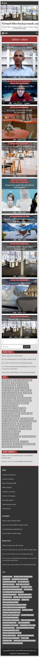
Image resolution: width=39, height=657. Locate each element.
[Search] (37, 33)
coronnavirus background (19, 383)
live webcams (27, 393)
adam (14, 77)
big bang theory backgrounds (22, 380)
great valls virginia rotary (10, 390)
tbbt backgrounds (8, 426)
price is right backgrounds (10, 419)
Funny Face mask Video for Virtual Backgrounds (19, 186)
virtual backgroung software (11, 436)
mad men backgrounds (9, 398)
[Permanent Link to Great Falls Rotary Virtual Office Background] (19, 259)
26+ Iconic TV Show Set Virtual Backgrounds (19, 111)
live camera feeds (26, 390)
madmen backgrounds (24, 398)
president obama (27, 413)
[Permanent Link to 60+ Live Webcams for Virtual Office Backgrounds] (19, 92)
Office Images (7, 487)
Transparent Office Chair (19, 283)
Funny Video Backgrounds (19, 180)
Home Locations (8, 479)
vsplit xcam (24, 442)
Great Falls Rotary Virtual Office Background (19, 247)
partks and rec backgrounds (11, 413)
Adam (4, 455)
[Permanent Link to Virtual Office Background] (19, 326)
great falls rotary (8, 388)
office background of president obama (13, 408)
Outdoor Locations (8, 492)
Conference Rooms (9, 475)
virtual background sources (11, 431)
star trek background (9, 424)
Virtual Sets (6, 508)
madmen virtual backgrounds (22, 401)
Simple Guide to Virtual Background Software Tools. (19, 220)
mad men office (6, 401)
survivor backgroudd (24, 424)
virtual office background (10, 439)
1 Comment (27, 103)
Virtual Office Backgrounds (19, 45)
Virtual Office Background (20, 319)
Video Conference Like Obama (19, 47)
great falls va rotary (22, 388)
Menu (5, 3)
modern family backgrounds (10, 403)
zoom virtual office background (12, 447)
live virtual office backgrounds (12, 393)
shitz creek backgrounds (10, 421)
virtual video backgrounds (10, 442)
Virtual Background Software (19, 216)
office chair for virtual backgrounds (13, 411)
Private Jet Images (8, 496)
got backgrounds (22, 385)
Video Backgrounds (9, 504)
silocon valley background (28, 421)
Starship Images (8, 500)
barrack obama (6, 380)
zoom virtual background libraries (24, 444)
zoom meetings (6, 444)
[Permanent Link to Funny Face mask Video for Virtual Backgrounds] (19, 196)
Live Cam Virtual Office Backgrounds (19, 81)
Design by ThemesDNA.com (19, 653)
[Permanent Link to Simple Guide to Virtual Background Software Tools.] (19, 228)
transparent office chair (9, 429)
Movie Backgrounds (9, 483)
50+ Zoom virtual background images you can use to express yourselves (19, 147)
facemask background (8, 385)
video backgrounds (25, 429)
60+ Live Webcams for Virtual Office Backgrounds (19, 87)
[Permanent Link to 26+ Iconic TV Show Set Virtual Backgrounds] (19, 123)
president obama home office (11, 416)
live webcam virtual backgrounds (12, 396)
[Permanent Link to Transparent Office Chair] (19, 296)
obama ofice (24, 403)
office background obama (10, 406)
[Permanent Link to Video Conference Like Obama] (19, 60)
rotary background (27, 419)
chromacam (5, 383)
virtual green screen (29, 436)
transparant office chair (23, 426)
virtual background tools (10, 434)
